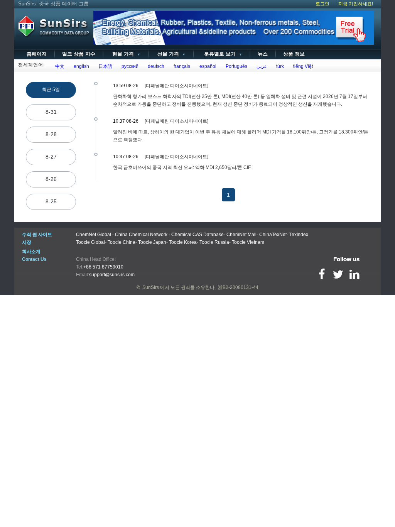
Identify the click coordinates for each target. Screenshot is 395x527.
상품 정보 (294, 54)
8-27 (51, 157)
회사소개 (31, 251)
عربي (260, 66)
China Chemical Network (141, 234)
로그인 (322, 4)
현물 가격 (125, 54)
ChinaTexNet (273, 234)
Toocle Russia (214, 242)
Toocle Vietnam (248, 242)
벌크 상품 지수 (78, 54)
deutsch (154, 66)
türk (279, 66)
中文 (58, 66)
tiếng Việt (302, 66)
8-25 (51, 201)
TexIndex (298, 234)
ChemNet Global (93, 234)
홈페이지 (37, 54)
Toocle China (121, 242)
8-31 (51, 112)
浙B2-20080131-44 (238, 287)
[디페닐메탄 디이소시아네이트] (176, 85)
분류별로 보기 (221, 54)
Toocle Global (90, 242)
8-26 (51, 179)
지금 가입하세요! (355, 4)
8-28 (51, 134)
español (206, 66)
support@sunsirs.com (112, 274)
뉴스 (263, 54)
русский (128, 66)
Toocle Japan (152, 242)
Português (235, 66)
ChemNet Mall (241, 234)
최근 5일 (51, 89)
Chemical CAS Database (197, 234)
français (180, 66)
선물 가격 (171, 54)
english (80, 66)
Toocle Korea (183, 242)
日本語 (104, 66)
